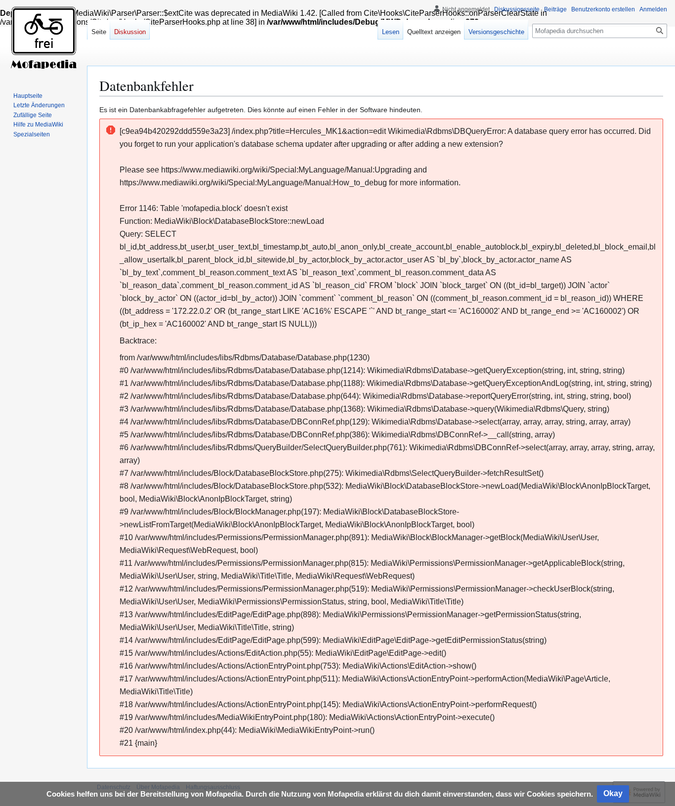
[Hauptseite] (43, 39)
